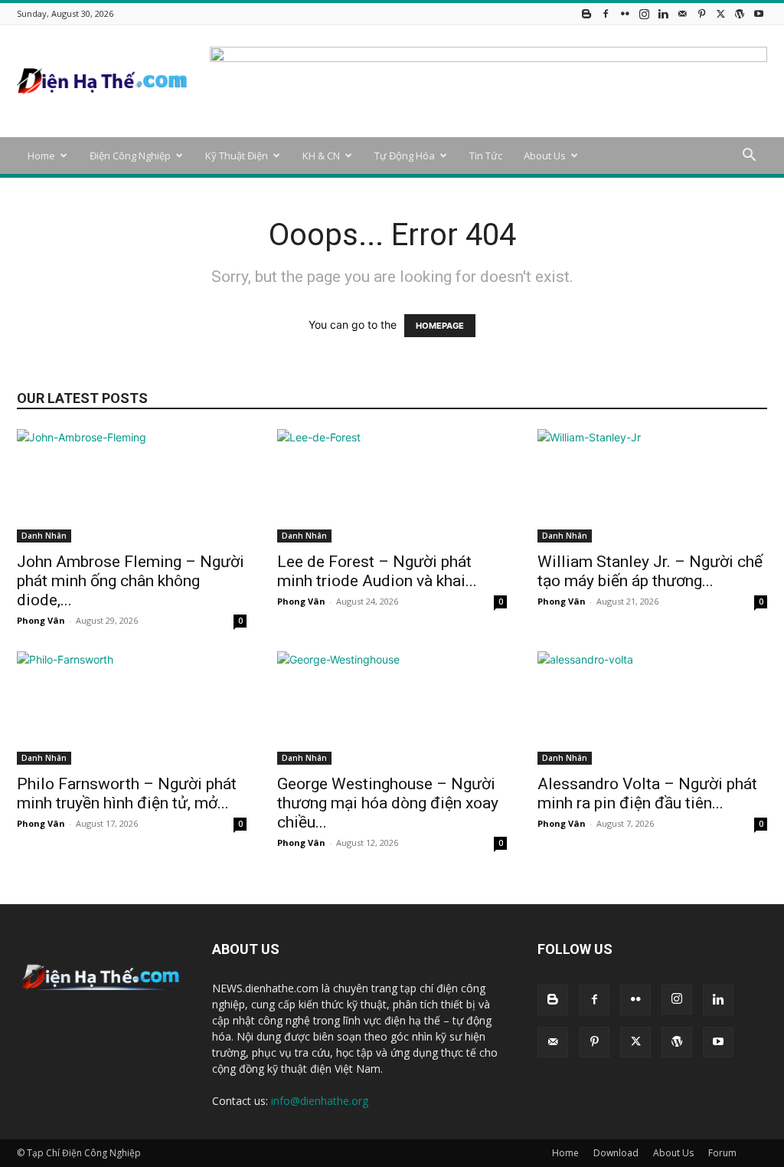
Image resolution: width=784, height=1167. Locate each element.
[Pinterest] (701, 13)
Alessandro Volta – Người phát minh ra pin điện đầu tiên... (647, 793)
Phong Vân (41, 620)
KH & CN (321, 155)
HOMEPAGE (440, 325)
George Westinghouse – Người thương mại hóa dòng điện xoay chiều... (387, 803)
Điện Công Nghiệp (130, 155)
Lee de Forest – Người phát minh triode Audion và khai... (377, 571)
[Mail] (682, 13)
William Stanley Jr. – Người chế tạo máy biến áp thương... (650, 571)
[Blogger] (586, 13)
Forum (722, 1152)
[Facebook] (605, 13)
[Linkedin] (663, 13)
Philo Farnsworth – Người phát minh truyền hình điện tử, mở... (127, 793)
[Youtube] (758, 13)
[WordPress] (739, 13)
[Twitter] (720, 13)
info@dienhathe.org (319, 1100)
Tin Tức (485, 155)
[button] (748, 156)
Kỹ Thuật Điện (236, 155)
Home (41, 155)
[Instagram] (643, 13)
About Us (545, 155)
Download (616, 1152)
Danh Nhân (44, 535)
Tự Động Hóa (404, 155)
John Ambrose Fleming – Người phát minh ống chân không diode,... (130, 580)
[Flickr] (624, 13)
